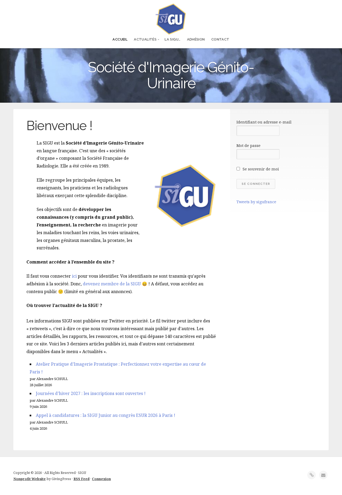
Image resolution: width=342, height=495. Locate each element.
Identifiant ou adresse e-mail (264, 122)
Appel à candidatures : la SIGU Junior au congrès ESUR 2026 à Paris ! (105, 415)
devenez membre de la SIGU (112, 284)
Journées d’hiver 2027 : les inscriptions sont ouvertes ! (91, 393)
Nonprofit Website (29, 478)
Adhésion (196, 39)
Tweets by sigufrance (256, 201)
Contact (220, 39)
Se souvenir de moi (260, 168)
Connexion (101, 478)
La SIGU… (172, 39)
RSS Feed (81, 478)
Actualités (145, 39)
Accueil (119, 39)
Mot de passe (248, 145)
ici (74, 276)
